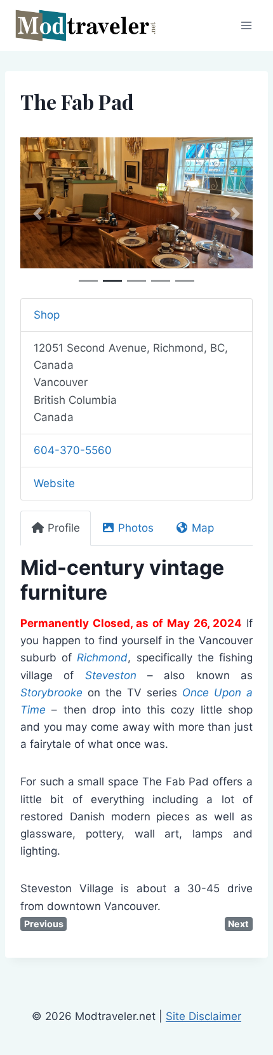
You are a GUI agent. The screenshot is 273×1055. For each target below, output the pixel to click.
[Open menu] (246, 25)
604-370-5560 (73, 450)
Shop (47, 314)
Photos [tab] (136, 527)
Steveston (110, 675)
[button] (37, 214)
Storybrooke (51, 692)
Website (54, 483)
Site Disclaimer (203, 1016)
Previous (43, 923)
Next (238, 923)
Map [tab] (203, 527)
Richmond (102, 657)
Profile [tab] (64, 527)
